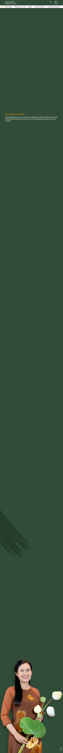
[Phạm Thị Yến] (10, 2)
